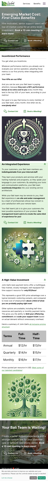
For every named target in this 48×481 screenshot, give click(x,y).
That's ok (41, 478)
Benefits (37, 3)
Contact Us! (12, 40)
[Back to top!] (44, 164)
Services (26, 3)
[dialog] (24, 475)
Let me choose (7, 478)
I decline (33, 478)
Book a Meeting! (34, 40)
